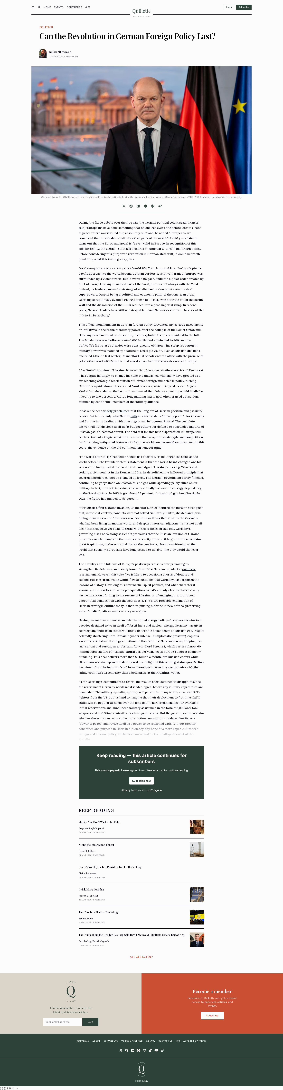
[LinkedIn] (133, 1050)
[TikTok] (150, 1050)
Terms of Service (132, 1041)
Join (90, 1021)
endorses (189, 569)
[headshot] (43, 53)
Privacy (150, 1041)
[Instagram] (162, 1050)
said (82, 228)
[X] (121, 1050)
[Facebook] (127, 1050)
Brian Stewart (60, 52)
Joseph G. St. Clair (88, 895)
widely (108, 411)
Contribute (74, 7)
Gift (88, 7)
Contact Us (165, 1041)
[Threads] (144, 1050)
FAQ (178, 1041)
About (96, 1041)
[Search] (39, 7)
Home (47, 7)
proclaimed (121, 411)
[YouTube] (156, 1050)
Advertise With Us (194, 1041)
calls (134, 416)
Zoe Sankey (85, 941)
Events (58, 7)
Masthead (83, 1041)
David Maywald (101, 941)
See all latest (141, 957)
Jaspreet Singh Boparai (91, 828)
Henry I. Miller (87, 851)
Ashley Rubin (86, 918)
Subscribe (244, 7)
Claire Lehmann (87, 873)
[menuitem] (47, 7)
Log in (229, 7)
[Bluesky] (139, 1050)
